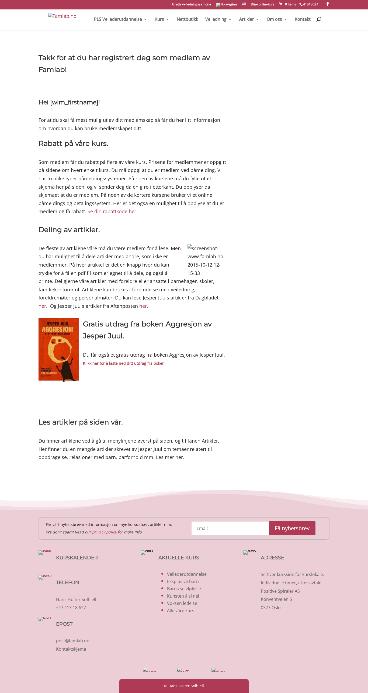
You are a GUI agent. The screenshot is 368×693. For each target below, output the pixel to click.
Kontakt (303, 19)
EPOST (64, 624)
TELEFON (67, 582)
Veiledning (216, 19)
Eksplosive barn (183, 581)
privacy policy (104, 532)
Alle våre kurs (180, 610)
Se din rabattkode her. (113, 211)
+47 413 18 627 (71, 608)
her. (43, 306)
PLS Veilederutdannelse (118, 19)
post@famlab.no (72, 641)
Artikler (246, 19)
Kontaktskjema (71, 649)
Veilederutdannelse (187, 574)
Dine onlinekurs (262, 4)
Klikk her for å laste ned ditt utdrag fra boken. (124, 363)
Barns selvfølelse (184, 589)
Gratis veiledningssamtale (191, 4)
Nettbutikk (187, 19)
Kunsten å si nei (183, 596)
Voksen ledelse (182, 603)
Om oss (274, 19)
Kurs (159, 19)
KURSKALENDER (77, 558)
